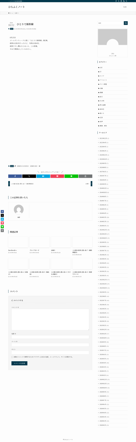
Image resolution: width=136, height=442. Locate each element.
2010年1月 (104, 425)
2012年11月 (104, 284)
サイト (13, 349)
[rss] (124, 1)
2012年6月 (104, 305)
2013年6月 (104, 255)
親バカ (102, 113)
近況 (12, 29)
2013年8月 (104, 246)
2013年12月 (105, 230)
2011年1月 (104, 375)
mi (19, 217)
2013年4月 (104, 263)
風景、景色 (103, 126)
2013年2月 (104, 271)
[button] (15, 176)
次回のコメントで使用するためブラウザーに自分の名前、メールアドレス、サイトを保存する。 (43, 357)
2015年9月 (104, 184)
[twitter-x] (118, 1)
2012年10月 (105, 288)
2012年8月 (104, 296)
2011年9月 (104, 342)
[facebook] (116, 1)
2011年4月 (104, 363)
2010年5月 (104, 409)
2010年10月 (105, 388)
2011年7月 (104, 350)
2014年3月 (104, 217)
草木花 (102, 109)
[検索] (126, 1)
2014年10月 (104, 192)
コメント (15, 307)
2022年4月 (104, 143)
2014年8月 (104, 196)
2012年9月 (104, 292)
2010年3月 (104, 417)
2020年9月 (104, 163)
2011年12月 (104, 329)
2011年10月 (104, 338)
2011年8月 (104, 346)
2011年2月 (104, 371)
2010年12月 (105, 379)
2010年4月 (104, 413)
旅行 (101, 97)
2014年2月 (104, 221)
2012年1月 (104, 325)
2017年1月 (104, 172)
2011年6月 (104, 354)
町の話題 (103, 105)
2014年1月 (104, 226)
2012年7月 (104, 300)
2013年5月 (104, 259)
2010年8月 (104, 396)
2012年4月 (104, 313)
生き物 (102, 101)
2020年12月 (104, 155)
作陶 (101, 88)
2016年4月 (104, 180)
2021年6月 (104, 151)
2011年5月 (104, 359)
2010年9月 (104, 392)
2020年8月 (104, 167)
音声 (101, 122)
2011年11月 (104, 334)
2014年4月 (104, 213)
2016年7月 (104, 176)
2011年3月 (104, 367)
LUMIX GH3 (33, 166)
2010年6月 (104, 404)
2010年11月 (104, 384)
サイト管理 (103, 84)
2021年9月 (104, 147)
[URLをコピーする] (85, 176)
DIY (101, 68)
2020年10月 (104, 159)
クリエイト (103, 80)
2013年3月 (104, 267)
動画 (101, 92)
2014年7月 (104, 201)
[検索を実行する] (126, 23)
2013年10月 (105, 238)
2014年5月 (104, 209)
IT (100, 72)
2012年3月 (104, 317)
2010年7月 (104, 400)
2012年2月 (104, 321)
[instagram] (121, 1)
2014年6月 (104, 205)
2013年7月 (104, 251)
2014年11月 (104, 188)
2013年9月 (104, 242)
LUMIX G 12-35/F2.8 (22, 166)
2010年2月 (104, 421)
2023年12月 (104, 138)
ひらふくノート (16, 7)
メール (14, 341)
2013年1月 (104, 276)
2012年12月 (105, 280)
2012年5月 (104, 309)
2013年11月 (104, 234)
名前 (13, 334)
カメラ (102, 76)
